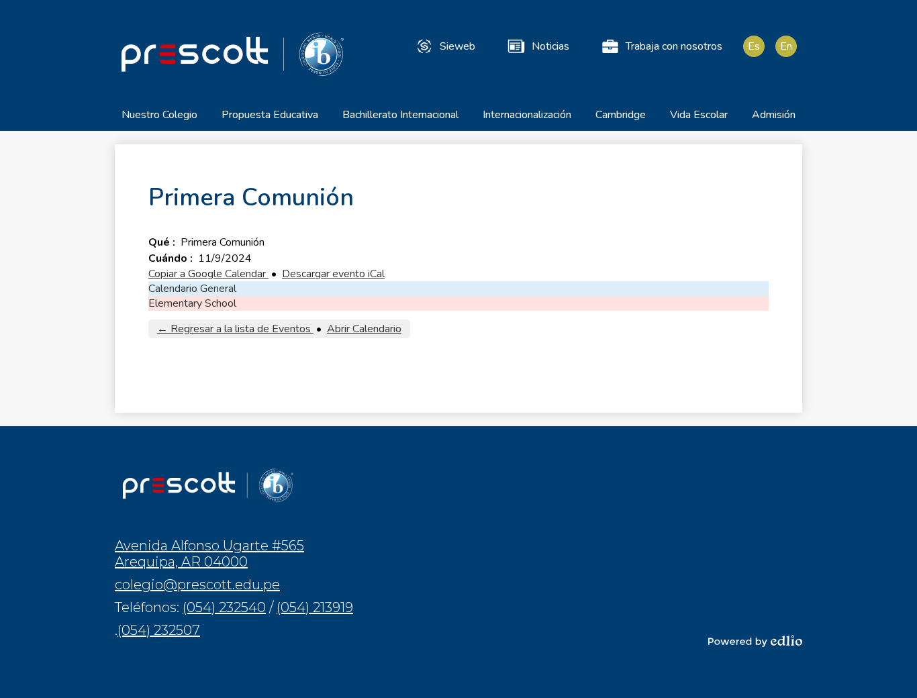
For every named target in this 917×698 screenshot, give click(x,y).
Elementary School (192, 303)
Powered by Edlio (755, 641)
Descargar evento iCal (333, 273)
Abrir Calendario (364, 328)
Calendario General (192, 288)
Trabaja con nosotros (674, 46)
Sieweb (457, 46)
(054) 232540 (224, 607)
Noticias (550, 46)
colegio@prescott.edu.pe (197, 585)
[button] (159, 119)
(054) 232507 (158, 630)
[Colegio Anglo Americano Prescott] (232, 53)
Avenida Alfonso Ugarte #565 (209, 554)
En (786, 46)
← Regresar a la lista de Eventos (235, 328)
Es (754, 46)
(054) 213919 (315, 607)
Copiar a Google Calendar (208, 273)
